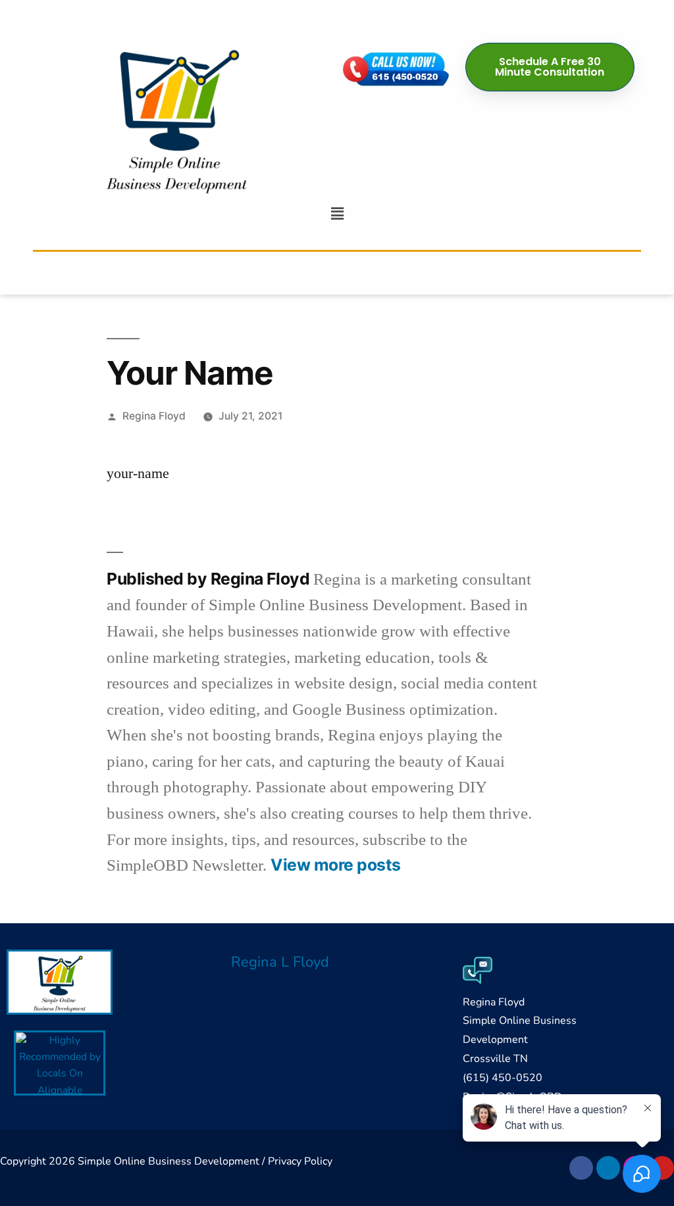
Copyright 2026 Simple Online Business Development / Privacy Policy (166, 1161)
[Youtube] (662, 1168)
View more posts (336, 865)
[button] (337, 213)
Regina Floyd (154, 416)
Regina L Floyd (280, 962)
